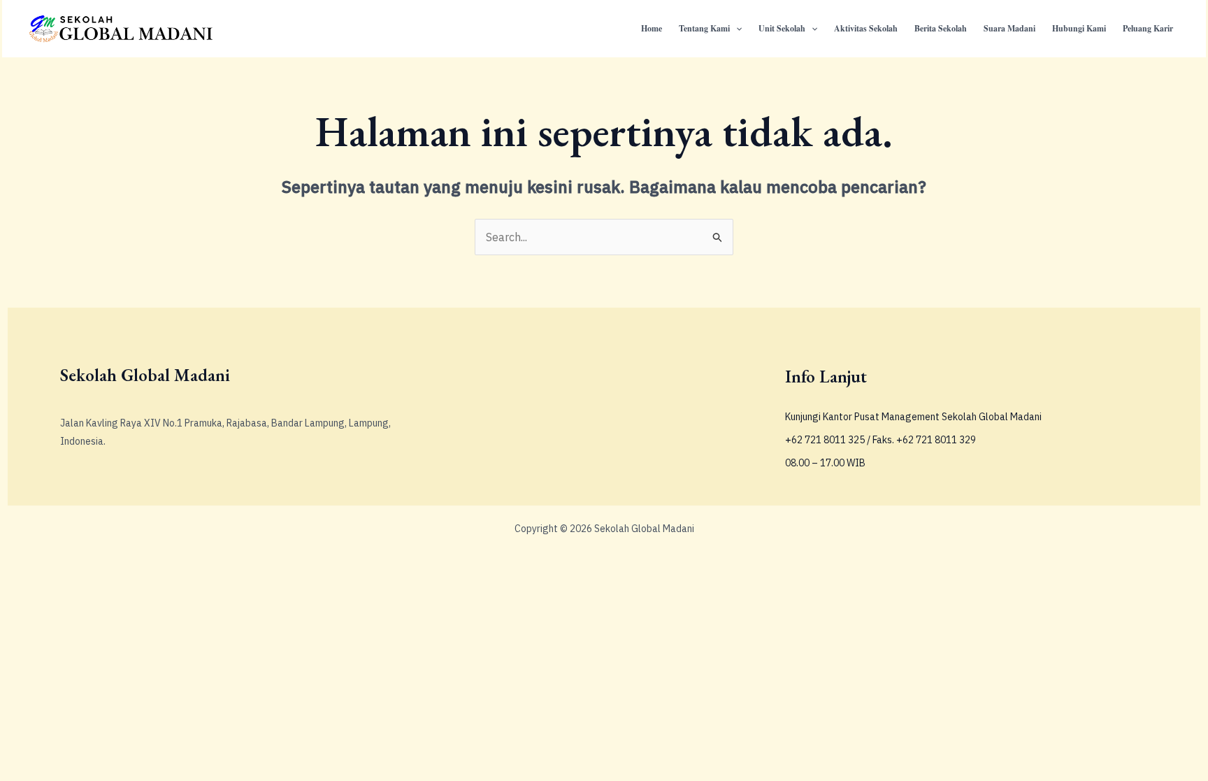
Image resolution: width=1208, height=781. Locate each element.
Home (651, 28)
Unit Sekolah (781, 28)
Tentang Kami (704, 28)
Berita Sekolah (940, 28)
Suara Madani (1009, 28)
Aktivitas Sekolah (866, 28)
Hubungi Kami (1079, 28)
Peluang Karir (1148, 28)
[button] (736, 28)
